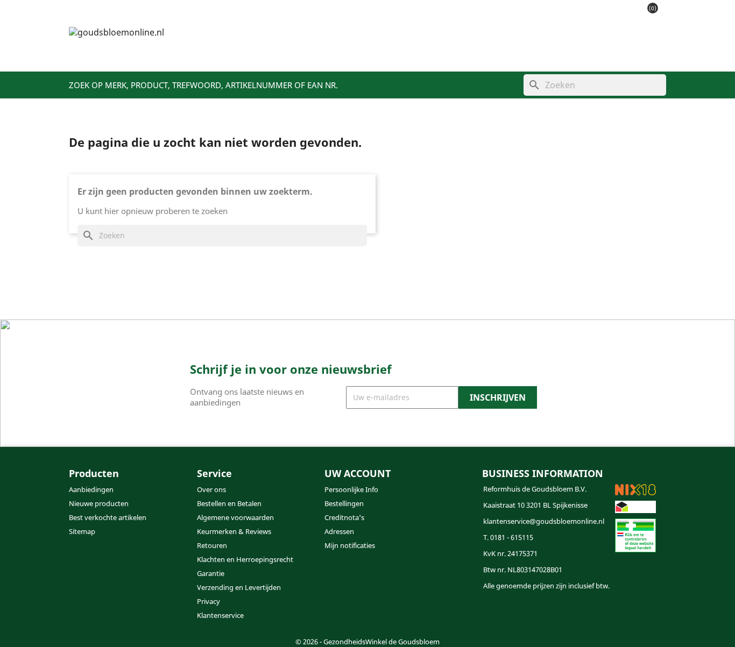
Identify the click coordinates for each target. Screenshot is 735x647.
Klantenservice (471, 54)
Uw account (357, 473)
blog (416, 54)
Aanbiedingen (91, 489)
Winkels (376, 54)
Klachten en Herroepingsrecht (245, 559)
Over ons (211, 489)
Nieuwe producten (99, 503)
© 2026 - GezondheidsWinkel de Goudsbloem (367, 641)
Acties (334, 54)
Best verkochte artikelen (107, 517)
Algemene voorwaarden (235, 517)
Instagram (362, 613)
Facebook (336, 613)
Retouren (212, 545)
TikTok (388, 613)
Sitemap (82, 531)
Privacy (208, 601)
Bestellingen (344, 503)
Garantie (210, 573)
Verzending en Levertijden (239, 587)
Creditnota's (344, 517)
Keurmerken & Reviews (234, 531)
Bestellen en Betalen (229, 503)
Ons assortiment (272, 54)
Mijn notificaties (349, 545)
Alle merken (541, 54)
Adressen (339, 531)
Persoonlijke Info (351, 489)
